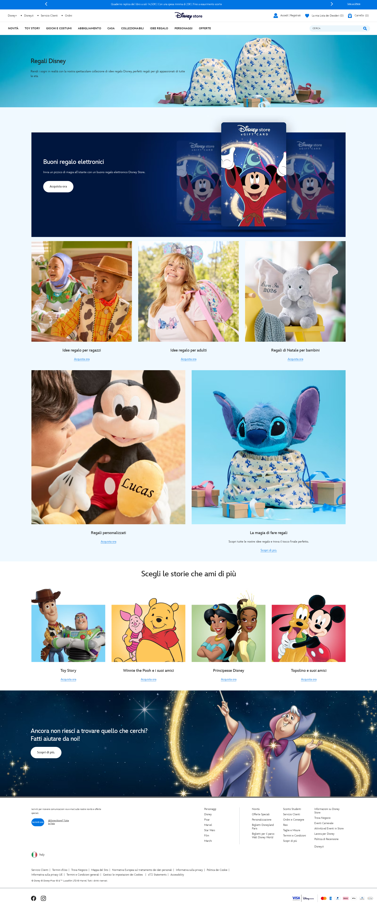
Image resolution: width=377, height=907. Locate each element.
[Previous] (46, 4)
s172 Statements (157, 874)
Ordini (68, 15)
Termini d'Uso (59, 870)
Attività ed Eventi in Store (329, 828)
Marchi (208, 841)
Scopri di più (290, 841)
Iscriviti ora (37, 822)
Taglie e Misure (291, 830)
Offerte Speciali (261, 814)
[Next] (332, 4)
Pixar (207, 819)
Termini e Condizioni (294, 835)
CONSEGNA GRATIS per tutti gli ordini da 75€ (189, 4)
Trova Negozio (322, 818)
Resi (285, 825)
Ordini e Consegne (293, 819)
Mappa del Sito (99, 870)
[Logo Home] (188, 16)
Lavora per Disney (324, 833)
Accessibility (177, 874)
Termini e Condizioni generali (83, 874)
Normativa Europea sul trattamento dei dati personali (142, 870)
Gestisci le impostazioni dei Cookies (123, 874)
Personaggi (210, 809)
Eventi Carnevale (323, 823)
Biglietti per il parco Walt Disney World (263, 835)
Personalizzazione (261, 819)
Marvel (208, 825)
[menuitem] (13, 28)
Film (206, 835)
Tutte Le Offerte (353, 4)
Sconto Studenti (292, 809)
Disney (208, 814)
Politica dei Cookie (217, 870)
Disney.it (319, 846)
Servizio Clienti (291, 814)
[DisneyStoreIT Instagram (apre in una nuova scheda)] (43, 898)
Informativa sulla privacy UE (47, 874)
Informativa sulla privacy (189, 870)
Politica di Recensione (326, 839)
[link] (58, 187)
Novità (255, 809)
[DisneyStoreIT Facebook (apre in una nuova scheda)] (33, 898)
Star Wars (209, 830)
